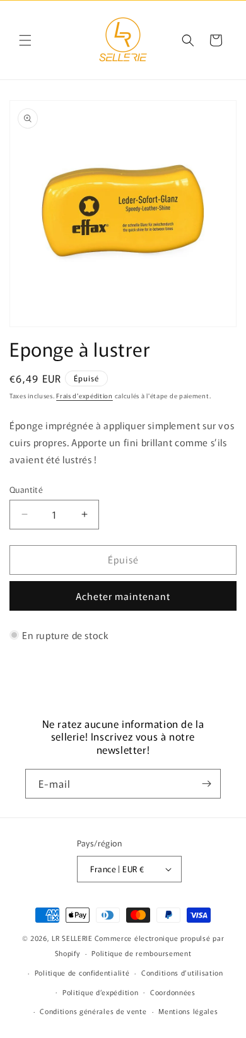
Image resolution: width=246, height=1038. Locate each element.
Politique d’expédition (100, 992)
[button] (25, 40)
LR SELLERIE (72, 938)
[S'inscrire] (206, 784)
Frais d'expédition (84, 395)
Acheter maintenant (123, 596)
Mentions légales (188, 1011)
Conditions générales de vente (93, 1011)
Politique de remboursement (141, 953)
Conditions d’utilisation (182, 972)
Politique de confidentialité (82, 972)
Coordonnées (173, 992)
